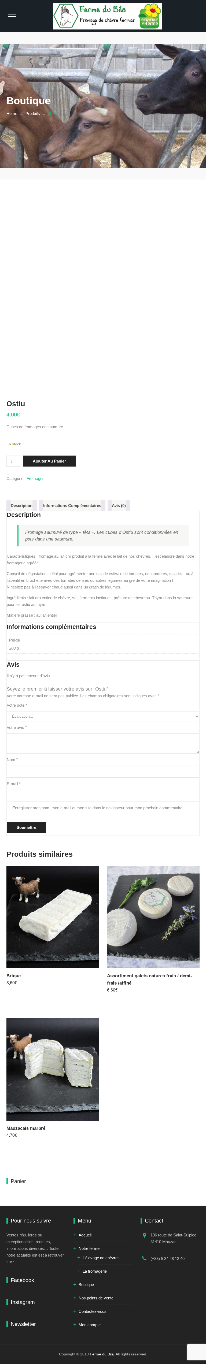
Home (11, 113)
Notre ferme (89, 1248)
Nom (12, 759)
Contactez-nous (92, 1311)
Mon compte (90, 1324)
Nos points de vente (96, 1298)
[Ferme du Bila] (107, 16)
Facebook (22, 1280)
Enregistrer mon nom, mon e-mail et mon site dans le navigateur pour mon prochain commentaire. (97, 808)
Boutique (86, 1284)
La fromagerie (95, 1271)
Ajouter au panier (49, 461)
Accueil (85, 1235)
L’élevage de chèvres (101, 1257)
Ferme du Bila (102, 1354)
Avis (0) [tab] (119, 505)
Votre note (17, 705)
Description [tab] (21, 505)
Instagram (23, 1302)
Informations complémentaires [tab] (72, 505)
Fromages (36, 478)
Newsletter (23, 1324)
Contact (154, 1221)
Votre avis (17, 727)
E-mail (14, 783)
